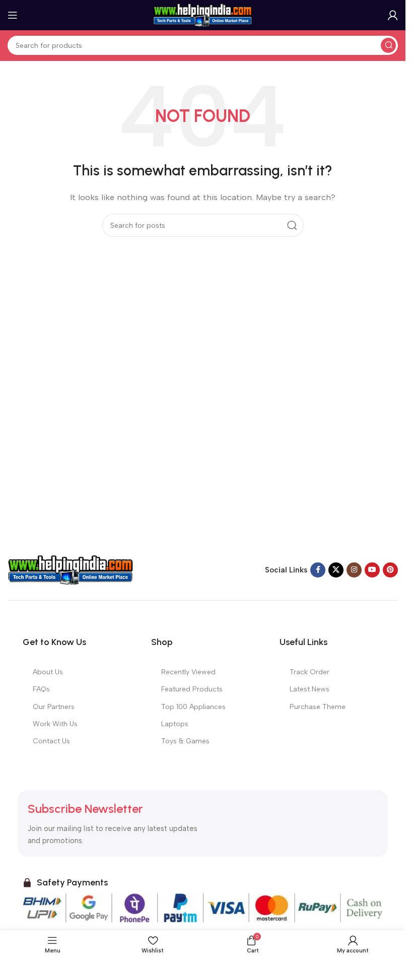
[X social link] (335, 570)
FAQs (41, 689)
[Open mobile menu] (13, 15)
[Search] (388, 45)
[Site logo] (203, 14)
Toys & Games (185, 741)
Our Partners (54, 706)
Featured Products (192, 689)
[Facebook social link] (317, 570)
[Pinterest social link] (390, 570)
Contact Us (51, 741)
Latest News (309, 689)
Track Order (309, 672)
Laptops (174, 724)
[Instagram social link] (354, 570)
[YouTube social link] (372, 570)
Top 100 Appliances (193, 706)
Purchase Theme (318, 706)
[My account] (393, 15)
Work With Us (55, 724)
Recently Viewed (188, 672)
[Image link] (70, 569)
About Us (48, 672)
